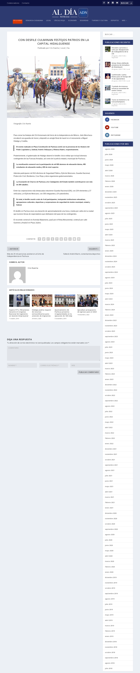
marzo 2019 (109, 626)
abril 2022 (108, 427)
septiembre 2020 (111, 529)
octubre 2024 (110, 267)
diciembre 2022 (110, 385)
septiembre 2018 (111, 658)
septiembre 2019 (111, 593)
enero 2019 (109, 636)
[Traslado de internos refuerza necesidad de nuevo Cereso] (107, 88)
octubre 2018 (110, 652)
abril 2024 (108, 299)
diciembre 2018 (110, 642)
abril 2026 (108, 170)
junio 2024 (109, 288)
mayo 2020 (109, 551)
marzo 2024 (109, 304)
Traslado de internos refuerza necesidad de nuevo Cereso (120, 88)
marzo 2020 (109, 561)
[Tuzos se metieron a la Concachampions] (107, 101)
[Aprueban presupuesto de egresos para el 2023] (87, 300)
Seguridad (84, 20)
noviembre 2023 (111, 326)
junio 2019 (109, 609)
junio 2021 (109, 481)
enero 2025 (109, 251)
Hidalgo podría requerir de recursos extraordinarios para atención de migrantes (41, 313)
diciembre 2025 (110, 192)
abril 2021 (108, 492)
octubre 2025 (110, 203)
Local (48, 20)
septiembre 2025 (111, 208)
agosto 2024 (109, 278)
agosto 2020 (109, 534)
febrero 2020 (110, 567)
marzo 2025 (109, 240)
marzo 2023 (109, 369)
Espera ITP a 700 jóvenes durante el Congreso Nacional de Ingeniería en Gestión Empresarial (19, 313)
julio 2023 (108, 347)
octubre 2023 (110, 331)
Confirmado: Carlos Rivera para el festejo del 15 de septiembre (121, 77)
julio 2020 (108, 540)
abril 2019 (108, 620)
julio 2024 (108, 283)
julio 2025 (108, 219)
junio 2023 (109, 352)
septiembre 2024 (111, 272)
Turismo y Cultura (100, 20)
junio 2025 (109, 224)
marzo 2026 (109, 176)
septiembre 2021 (111, 465)
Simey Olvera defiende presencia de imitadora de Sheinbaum (120, 65)
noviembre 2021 (111, 454)
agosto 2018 (109, 663)
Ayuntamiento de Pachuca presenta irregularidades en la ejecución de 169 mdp (63, 313)
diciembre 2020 (110, 513)
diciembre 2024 (110, 256)
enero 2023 (109, 379)
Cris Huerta (54, 48)
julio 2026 (108, 154)
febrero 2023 (110, 374)
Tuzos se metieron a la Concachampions (120, 101)
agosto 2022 (109, 406)
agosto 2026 (109, 149)
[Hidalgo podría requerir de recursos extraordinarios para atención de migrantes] (42, 300)
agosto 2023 (109, 342)
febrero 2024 (110, 310)
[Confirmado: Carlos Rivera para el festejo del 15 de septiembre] (107, 76)
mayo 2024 (109, 294)
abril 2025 (108, 235)
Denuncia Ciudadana (34, 20)
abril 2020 (108, 556)
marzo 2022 (109, 433)
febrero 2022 (110, 438)
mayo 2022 (109, 422)
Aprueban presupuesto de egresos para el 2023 (87, 311)
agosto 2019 (109, 599)
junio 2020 (109, 545)
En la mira (17, 20)
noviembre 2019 (111, 583)
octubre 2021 (110, 460)
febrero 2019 (110, 631)
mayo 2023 (109, 358)
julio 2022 (108, 411)
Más (123, 20)
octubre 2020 (110, 524)
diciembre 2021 (110, 449)
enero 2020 (109, 572)
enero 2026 (109, 186)
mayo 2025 (109, 229)
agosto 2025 (109, 213)
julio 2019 (108, 604)
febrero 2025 (110, 245)
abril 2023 (108, 363)
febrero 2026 (110, 181)
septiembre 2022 (111, 401)
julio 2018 (108, 668)
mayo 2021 (109, 486)
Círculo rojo (59, 20)
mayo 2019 (109, 615)
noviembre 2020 (111, 518)
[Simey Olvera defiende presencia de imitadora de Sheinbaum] (107, 64)
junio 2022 (109, 417)
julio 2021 (108, 476)
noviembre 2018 (111, 647)
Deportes (115, 20)
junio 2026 (109, 160)
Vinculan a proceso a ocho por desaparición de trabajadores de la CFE (120, 51)
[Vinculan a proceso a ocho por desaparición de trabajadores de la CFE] (107, 49)
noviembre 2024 (111, 261)
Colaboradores (13, 3)
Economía (72, 20)
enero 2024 (109, 315)
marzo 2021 (109, 497)
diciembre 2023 (110, 320)
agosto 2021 (109, 470)
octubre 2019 (110, 588)
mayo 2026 (109, 165)
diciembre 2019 (110, 577)
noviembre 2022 (111, 390)
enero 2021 (109, 508)
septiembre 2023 (111, 336)
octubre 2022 (110, 395)
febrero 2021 (110, 502)
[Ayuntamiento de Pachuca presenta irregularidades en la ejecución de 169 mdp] (65, 300)
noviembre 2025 (111, 197)
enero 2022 (109, 443)
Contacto (25, 3)
